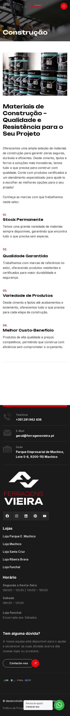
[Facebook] (7, 515)
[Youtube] (44, 515)
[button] (63, 6)
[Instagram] (16, 515)
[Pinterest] (35, 515)
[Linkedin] (25, 515)
